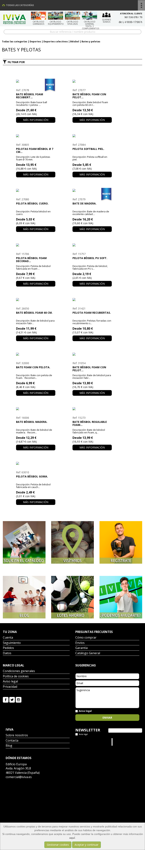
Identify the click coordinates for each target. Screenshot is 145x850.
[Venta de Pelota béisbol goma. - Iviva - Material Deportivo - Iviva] (35, 463)
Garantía (81, 648)
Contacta (12, 741)
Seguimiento (12, 643)
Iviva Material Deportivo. (121, 742)
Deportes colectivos (55, 41)
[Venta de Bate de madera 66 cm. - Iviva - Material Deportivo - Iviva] (92, 190)
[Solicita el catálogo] (24, 542)
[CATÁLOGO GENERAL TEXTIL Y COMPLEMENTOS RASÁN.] (89, 16)
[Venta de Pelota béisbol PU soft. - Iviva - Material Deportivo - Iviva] (92, 244)
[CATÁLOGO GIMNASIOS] (38, 16)
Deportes (35, 41)
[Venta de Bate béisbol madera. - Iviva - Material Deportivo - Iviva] (35, 408)
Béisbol (74, 41)
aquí (72, 837)
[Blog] (24, 597)
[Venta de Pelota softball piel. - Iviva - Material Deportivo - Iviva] (92, 135)
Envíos (80, 643)
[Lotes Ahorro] (72, 597)
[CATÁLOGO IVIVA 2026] (72, 16)
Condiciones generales (19, 671)
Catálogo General (87, 653)
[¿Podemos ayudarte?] (120, 597)
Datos (7, 653)
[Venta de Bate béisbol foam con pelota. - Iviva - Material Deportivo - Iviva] (92, 354)
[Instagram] (19, 699)
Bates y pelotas (91, 41)
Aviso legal (10, 681)
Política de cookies (16, 676)
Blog (9, 746)
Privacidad (10, 687)
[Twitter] (12, 699)
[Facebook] (5, 699)
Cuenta (8, 638)
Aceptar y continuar (86, 844)
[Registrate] (120, 542)
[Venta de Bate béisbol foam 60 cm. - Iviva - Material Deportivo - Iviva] (35, 299)
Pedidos (8, 648)
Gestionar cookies (58, 844)
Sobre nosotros (17, 735)
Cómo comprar (85, 638)
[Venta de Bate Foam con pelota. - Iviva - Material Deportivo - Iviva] (35, 354)
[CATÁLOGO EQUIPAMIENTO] (55, 16)
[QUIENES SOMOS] (106, 15)
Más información (35, 120)
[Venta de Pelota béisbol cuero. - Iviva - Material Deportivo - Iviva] (35, 190)
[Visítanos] (72, 542)
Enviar (107, 717)
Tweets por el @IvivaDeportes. (85, 742)
